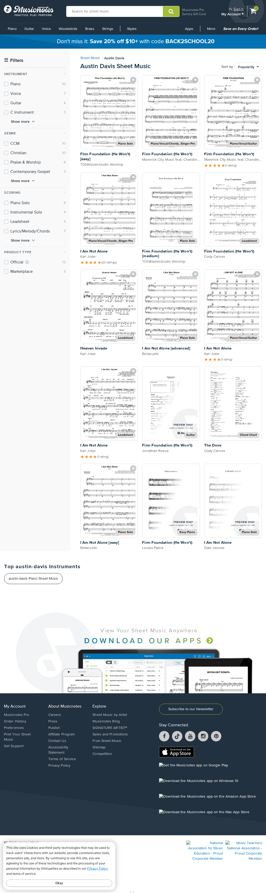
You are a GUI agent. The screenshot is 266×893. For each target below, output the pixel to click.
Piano (12, 29)
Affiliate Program (61, 734)
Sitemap (98, 747)
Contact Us (57, 741)
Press (53, 721)
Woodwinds (68, 29)
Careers (54, 715)
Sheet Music (90, 58)
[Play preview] (133, 80)
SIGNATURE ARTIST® (109, 728)
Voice (46, 29)
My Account (231, 14)
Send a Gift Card (194, 14)
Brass (89, 29)
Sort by (227, 67)
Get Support (14, 746)
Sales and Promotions (110, 734)
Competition (102, 754)
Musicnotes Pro (193, 9)
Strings (107, 29)
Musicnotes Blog (106, 721)
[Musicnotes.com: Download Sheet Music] (28, 10)
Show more (20, 121)
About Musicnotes (64, 706)
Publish (54, 728)
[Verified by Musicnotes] (27, 262)
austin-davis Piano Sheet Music (33, 578)
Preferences (14, 728)
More (213, 31)
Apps (189, 29)
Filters (13, 60)
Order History (15, 721)
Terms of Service (62, 759)
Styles (132, 29)
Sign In (239, 9)
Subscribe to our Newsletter (191, 709)
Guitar (29, 29)
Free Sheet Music (106, 741)
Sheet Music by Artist (109, 715)
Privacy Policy (59, 765)
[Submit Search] (171, 11)
